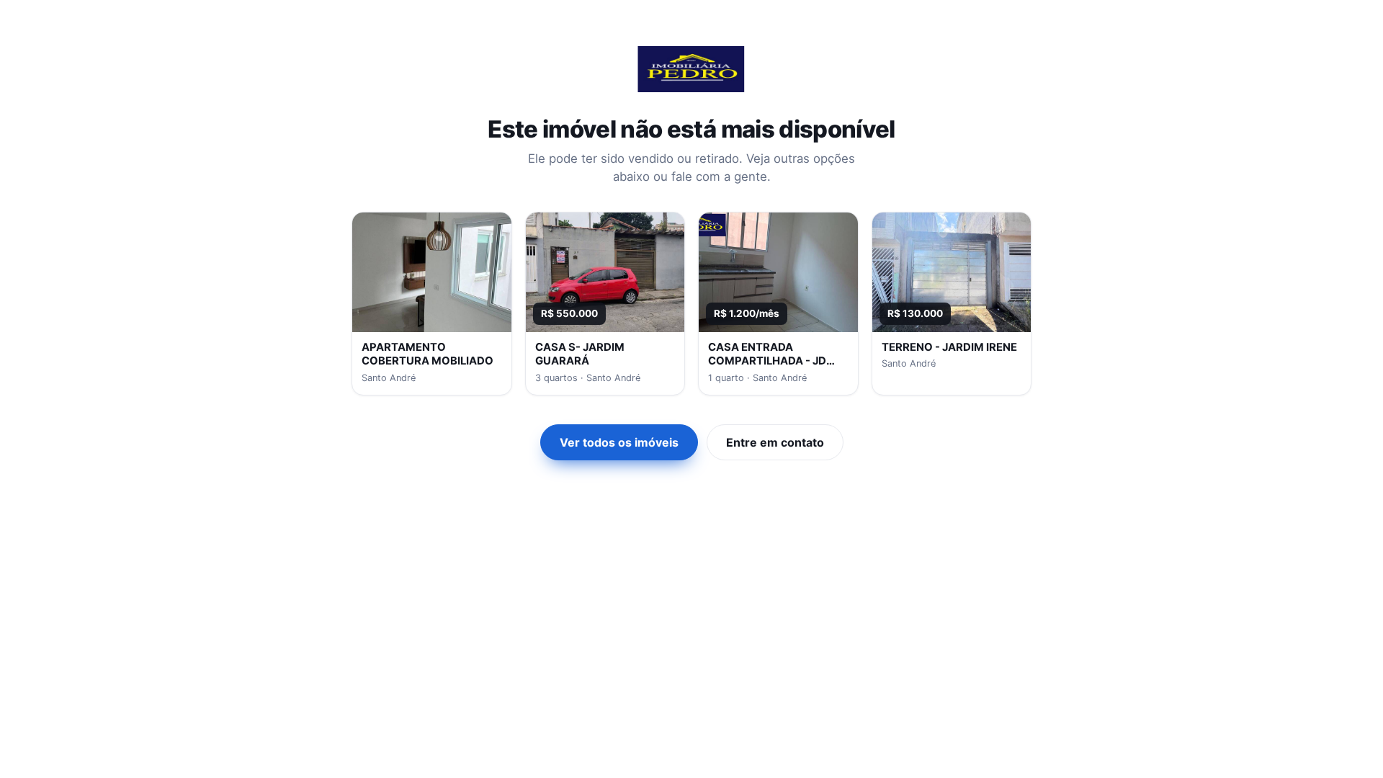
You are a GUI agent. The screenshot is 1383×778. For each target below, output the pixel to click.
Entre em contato (775, 442)
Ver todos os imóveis (619, 442)
